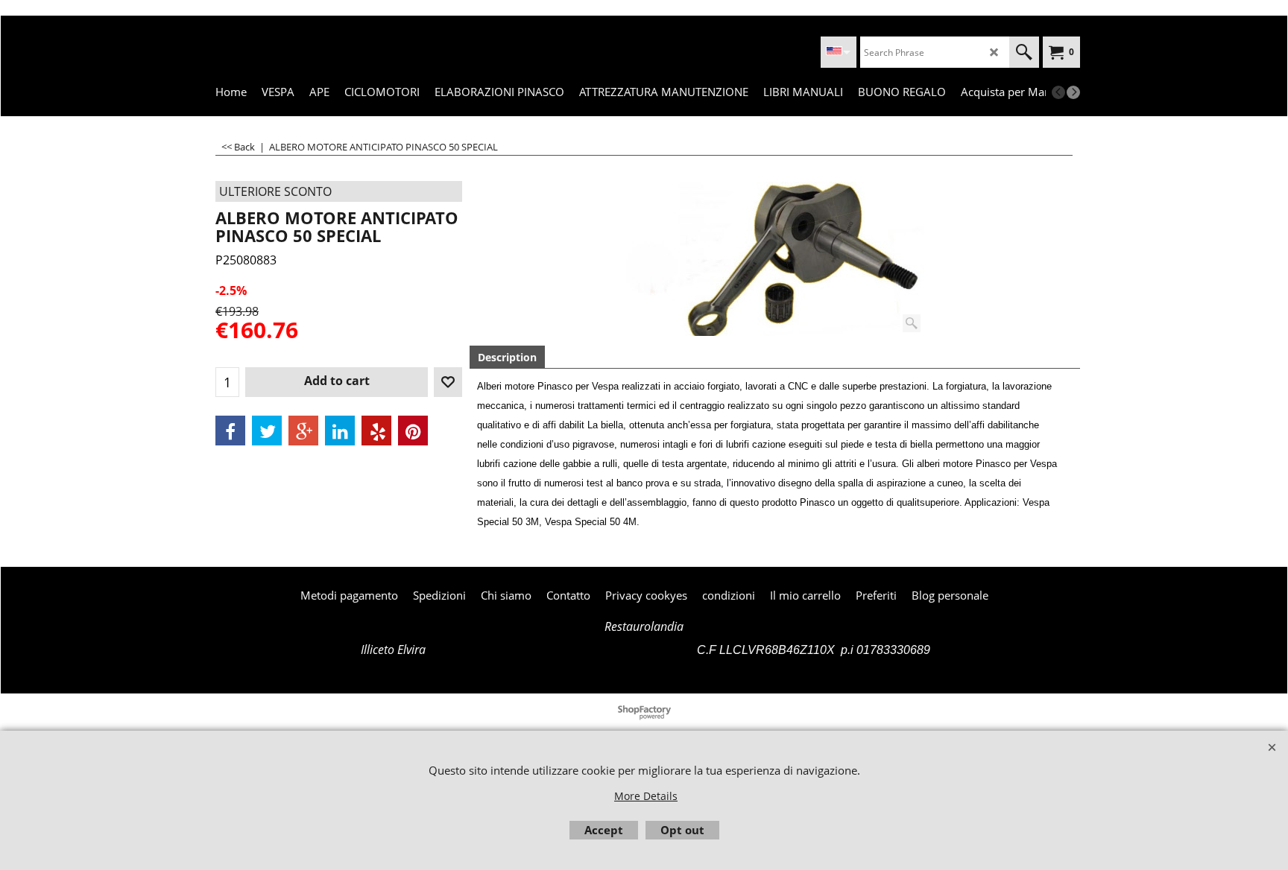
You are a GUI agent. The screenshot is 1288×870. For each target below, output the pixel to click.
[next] (1073, 92)
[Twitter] (267, 430)
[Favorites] (448, 382)
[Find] (1024, 52)
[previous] (1058, 92)
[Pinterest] (413, 430)
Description (507, 357)
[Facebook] (230, 430)
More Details (646, 796)
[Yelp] (376, 430)
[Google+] (303, 430)
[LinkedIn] (340, 430)
